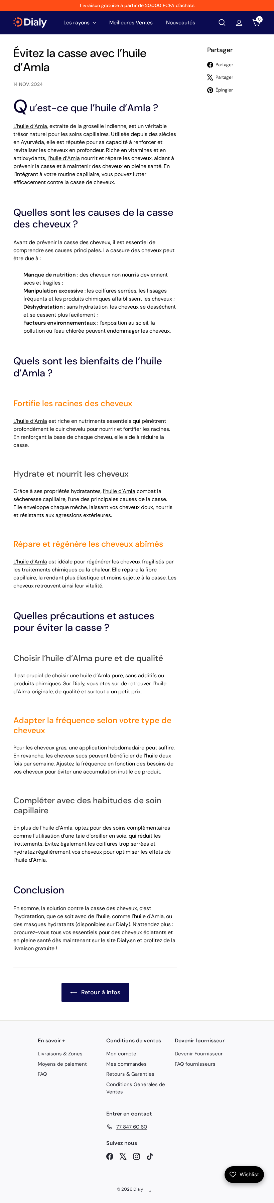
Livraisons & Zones (60, 1053)
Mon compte (121, 1053)
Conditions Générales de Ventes (135, 1088)
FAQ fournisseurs (195, 1064)
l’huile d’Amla (63, 158)
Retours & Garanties (130, 1074)
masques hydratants (49, 924)
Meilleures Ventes (131, 22)
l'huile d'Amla (148, 916)
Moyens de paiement (62, 1064)
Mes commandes (126, 1064)
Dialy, (79, 683)
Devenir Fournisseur (199, 1053)
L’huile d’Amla (30, 126)
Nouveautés (180, 22)
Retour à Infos (100, 992)
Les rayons (77, 22)
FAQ (42, 1074)
